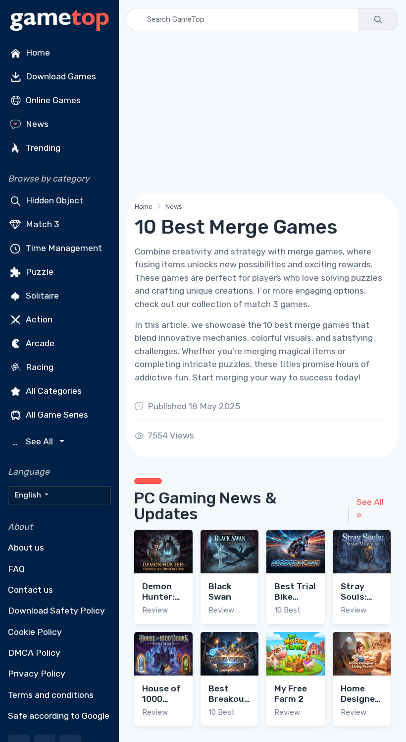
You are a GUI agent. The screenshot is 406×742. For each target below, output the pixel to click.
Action (38, 319)
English (28, 495)
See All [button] (33, 441)
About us (26, 548)
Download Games (60, 76)
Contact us (30, 590)
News (36, 124)
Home (37, 53)
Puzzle (38, 272)
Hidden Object (53, 200)
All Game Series (56, 415)
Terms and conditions (51, 695)
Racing (38, 367)
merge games (315, 251)
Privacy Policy (36, 674)
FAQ (16, 569)
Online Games (52, 100)
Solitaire (41, 296)
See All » (370, 508)
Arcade (39, 343)
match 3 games (275, 304)
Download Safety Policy (56, 611)
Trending (42, 148)
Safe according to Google (58, 716)
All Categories (53, 391)
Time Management (63, 248)
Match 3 (41, 224)
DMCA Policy (34, 653)
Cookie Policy (35, 632)
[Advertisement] (262, 112)
